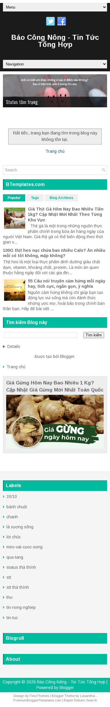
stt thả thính (17, 587)
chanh (12, 516)
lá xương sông (19, 527)
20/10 (11, 496)
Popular (14, 198)
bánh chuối (16, 506)
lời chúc (13, 537)
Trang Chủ (15, 118)
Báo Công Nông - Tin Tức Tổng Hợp (55, 40)
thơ (9, 597)
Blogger (67, 356)
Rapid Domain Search (80, 700)
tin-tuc (12, 617)
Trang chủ (55, 151)
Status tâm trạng (22, 102)
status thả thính (21, 567)
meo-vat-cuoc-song (24, 547)
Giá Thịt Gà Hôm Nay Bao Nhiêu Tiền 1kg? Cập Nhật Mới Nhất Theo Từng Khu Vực (66, 214)
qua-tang (14, 557)
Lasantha (87, 696)
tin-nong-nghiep (21, 607)
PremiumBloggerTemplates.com (37, 700)
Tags (35, 198)
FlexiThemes (39, 696)
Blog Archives (61, 198)
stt (8, 577)
